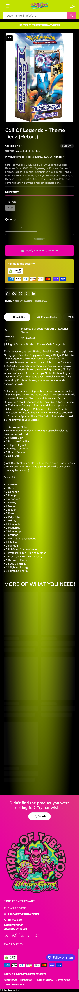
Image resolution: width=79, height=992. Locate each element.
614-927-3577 (15, 919)
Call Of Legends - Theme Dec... (31, 300)
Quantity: (10, 219)
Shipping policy (63, 979)
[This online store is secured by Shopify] (15, 273)
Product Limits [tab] (49, 317)
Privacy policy (27, 979)
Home (8, 300)
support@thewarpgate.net (23, 914)
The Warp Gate (19, 974)
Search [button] (42, 816)
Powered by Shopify (36, 974)
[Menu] (8, 6)
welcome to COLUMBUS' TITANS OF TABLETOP (39, 25)
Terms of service (44, 979)
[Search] (71, 15)
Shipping (9, 151)
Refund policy (10, 979)
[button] (71, 6)
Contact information (14, 984)
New (10, 207)
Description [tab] (19, 317)
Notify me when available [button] (42, 250)
